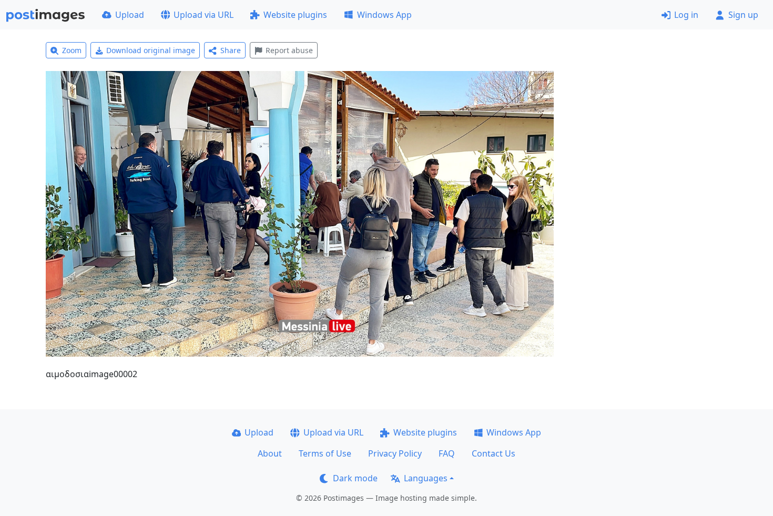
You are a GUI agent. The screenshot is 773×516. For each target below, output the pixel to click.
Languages (425, 478)
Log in (686, 15)
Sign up (743, 15)
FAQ (447, 453)
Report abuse (289, 50)
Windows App (384, 15)
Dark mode (355, 478)
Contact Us (493, 453)
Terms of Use (325, 453)
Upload (129, 15)
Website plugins (295, 15)
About (270, 453)
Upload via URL (203, 15)
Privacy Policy (395, 453)
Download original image (150, 50)
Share (230, 50)
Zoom (72, 50)
